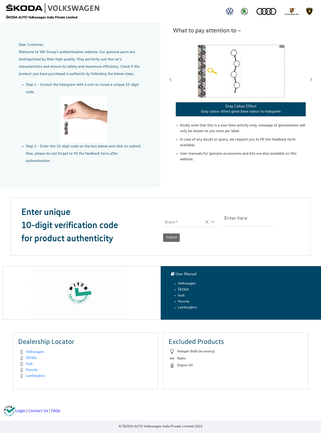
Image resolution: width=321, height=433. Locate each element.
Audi (181, 295)
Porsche (184, 301)
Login (20, 411)
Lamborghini (187, 307)
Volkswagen (187, 283)
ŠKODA (183, 289)
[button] (213, 222)
